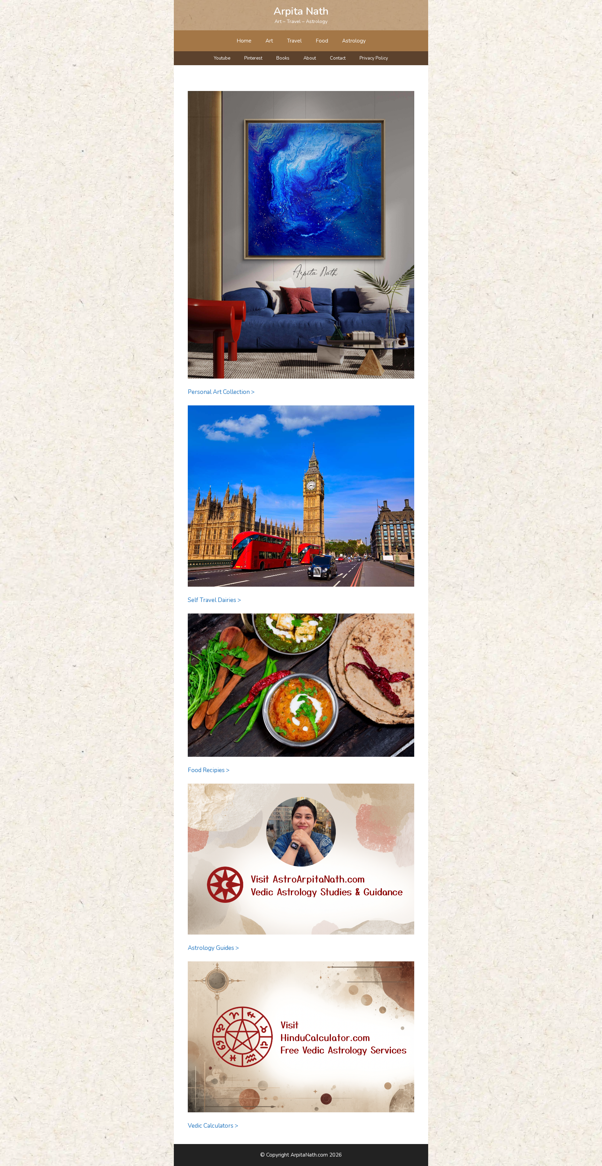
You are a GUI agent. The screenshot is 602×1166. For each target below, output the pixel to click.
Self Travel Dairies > (214, 600)
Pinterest (253, 58)
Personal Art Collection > (221, 392)
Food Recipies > (209, 770)
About (309, 58)
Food (322, 40)
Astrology (354, 40)
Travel (294, 40)
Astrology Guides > (213, 948)
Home (244, 40)
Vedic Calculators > (213, 1126)
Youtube (222, 58)
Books (283, 58)
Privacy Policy (374, 58)
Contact (338, 58)
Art (269, 40)
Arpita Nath (301, 11)
